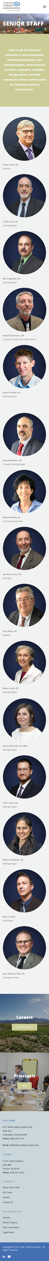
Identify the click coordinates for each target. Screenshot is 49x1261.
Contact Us (8, 1202)
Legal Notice (8, 1232)
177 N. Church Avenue (13, 1161)
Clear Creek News (11, 1227)
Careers (6, 1197)
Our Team (7, 1192)
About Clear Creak (11, 1187)
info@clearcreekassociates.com (24, 1145)
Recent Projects (10, 1222)
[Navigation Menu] (44, 6)
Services (6, 1217)
